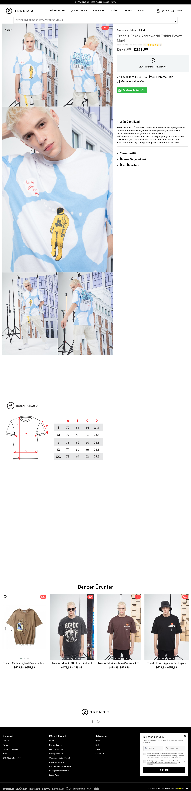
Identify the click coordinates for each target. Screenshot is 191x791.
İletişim (6, 745)
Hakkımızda (8, 741)
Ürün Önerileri (129, 165)
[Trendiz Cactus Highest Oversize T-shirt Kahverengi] (24, 626)
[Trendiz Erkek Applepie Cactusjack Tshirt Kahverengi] (119, 626)
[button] (21, 658)
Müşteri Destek (55, 745)
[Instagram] (98, 721)
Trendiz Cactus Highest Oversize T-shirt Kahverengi (24, 663)
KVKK (5, 754)
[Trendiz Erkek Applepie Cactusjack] (166, 626)
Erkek (98, 749)
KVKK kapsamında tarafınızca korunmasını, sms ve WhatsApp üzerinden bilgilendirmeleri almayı (166, 761)
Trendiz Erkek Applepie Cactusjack (166, 663)
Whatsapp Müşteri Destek (59, 758)
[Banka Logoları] (51, 789)
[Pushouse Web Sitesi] (184, 774)
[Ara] (174, 20)
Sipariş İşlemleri (56, 754)
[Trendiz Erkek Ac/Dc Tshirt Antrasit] (72, 626)
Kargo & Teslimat (56, 749)
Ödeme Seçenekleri (133, 159)
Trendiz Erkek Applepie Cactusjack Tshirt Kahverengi (119, 663)
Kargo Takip (54, 775)
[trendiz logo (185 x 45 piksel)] (95, 712)
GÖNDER (164, 770)
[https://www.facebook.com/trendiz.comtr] (93, 721)
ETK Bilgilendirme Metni (13, 758)
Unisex (98, 741)
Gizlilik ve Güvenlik (10, 749)
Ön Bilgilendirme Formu (59, 771)
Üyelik (51, 741)
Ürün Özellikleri (130, 121)
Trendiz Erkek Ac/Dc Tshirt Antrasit (72, 663)
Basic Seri (100, 754)
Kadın (98, 745)
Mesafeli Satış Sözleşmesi (60, 766)
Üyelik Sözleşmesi (56, 762)
